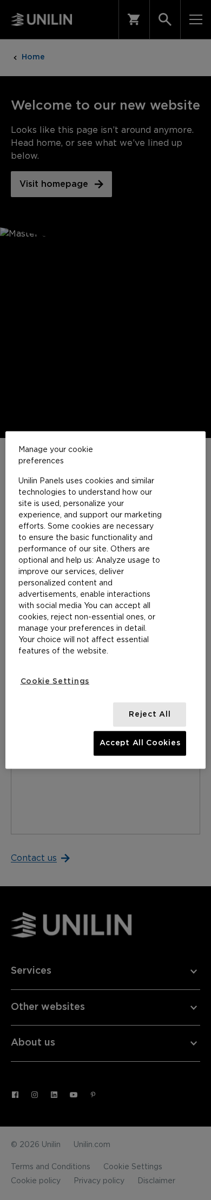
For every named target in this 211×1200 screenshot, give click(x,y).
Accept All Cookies (140, 743)
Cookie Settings (55, 681)
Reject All (149, 714)
